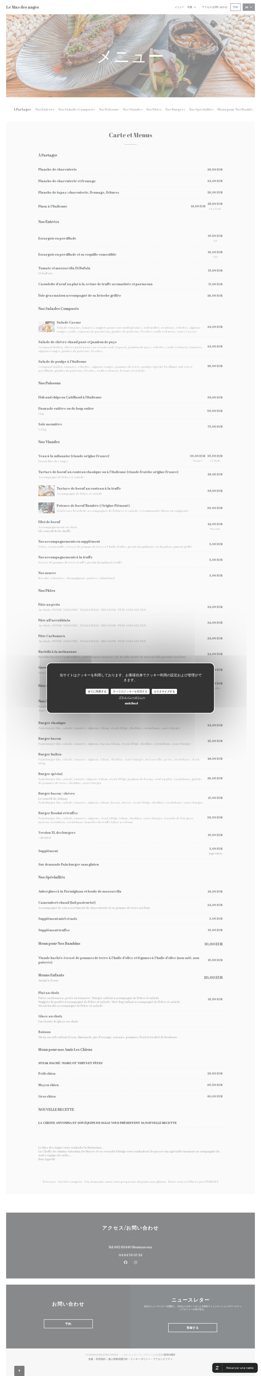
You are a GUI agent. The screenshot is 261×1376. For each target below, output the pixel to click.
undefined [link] (131, 703)
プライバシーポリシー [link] (132, 697)
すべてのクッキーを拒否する (130, 691)
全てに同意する (97, 691)
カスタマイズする (164, 691)
